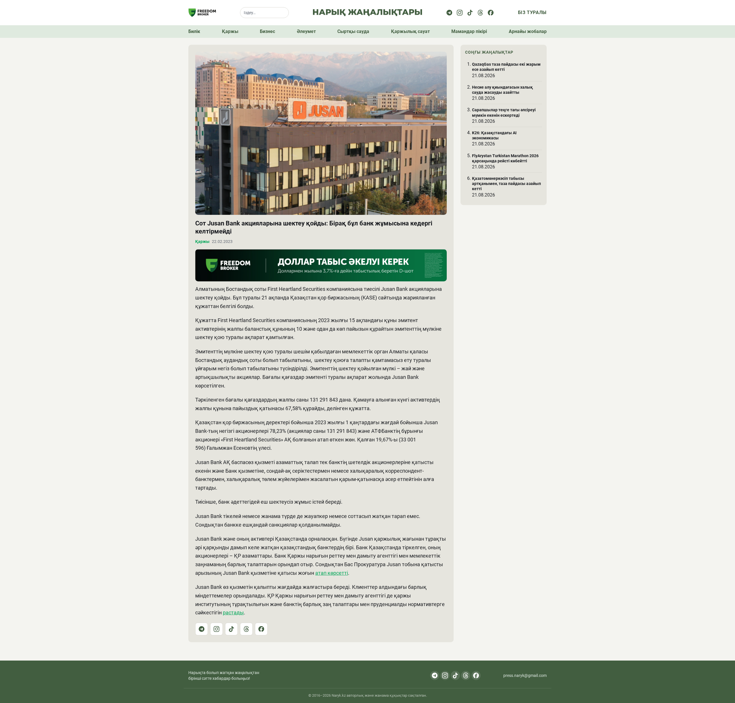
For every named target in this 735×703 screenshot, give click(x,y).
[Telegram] (449, 12)
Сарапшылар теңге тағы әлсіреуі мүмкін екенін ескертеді (504, 112)
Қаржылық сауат (410, 31)
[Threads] (480, 12)
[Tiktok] (470, 12)
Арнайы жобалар (528, 31)
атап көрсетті (331, 573)
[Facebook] (490, 12)
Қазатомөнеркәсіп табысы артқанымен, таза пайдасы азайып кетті (506, 183)
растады (233, 612)
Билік (194, 31)
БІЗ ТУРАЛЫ (532, 12)
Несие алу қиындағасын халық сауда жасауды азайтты (502, 90)
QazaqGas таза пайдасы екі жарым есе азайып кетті (506, 67)
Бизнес (267, 31)
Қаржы (230, 31)
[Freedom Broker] (202, 12)
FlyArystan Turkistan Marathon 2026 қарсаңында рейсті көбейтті (505, 158)
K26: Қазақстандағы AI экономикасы (494, 135)
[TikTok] (231, 629)
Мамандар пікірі (469, 31)
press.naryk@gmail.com (525, 675)
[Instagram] (459, 12)
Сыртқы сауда (353, 31)
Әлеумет (306, 31)
